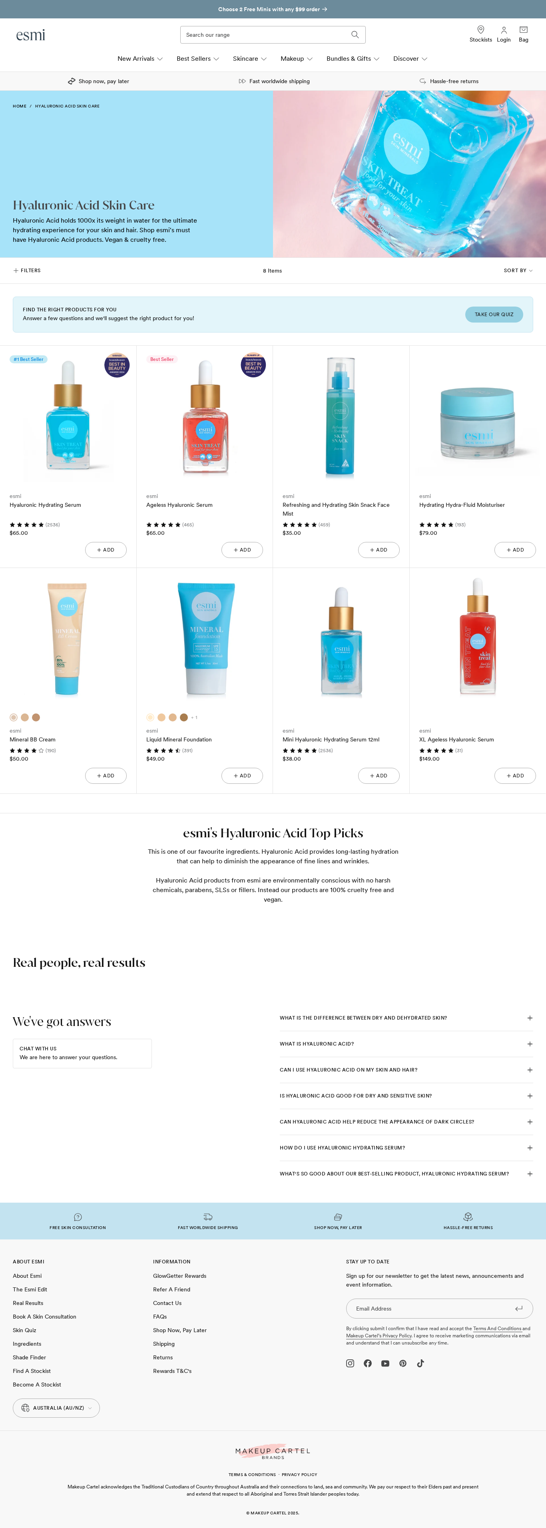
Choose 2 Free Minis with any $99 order (269, 9)
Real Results (28, 1303)
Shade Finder (29, 1357)
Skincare (245, 58)
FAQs (160, 1316)
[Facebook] (368, 1363)
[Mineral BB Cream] (68, 636)
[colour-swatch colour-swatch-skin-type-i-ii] (150, 717)
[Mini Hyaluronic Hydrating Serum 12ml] (341, 636)
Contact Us (167, 1303)
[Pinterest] (403, 1363)
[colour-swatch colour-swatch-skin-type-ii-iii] (161, 717)
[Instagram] (350, 1363)
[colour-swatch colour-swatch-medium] (25, 717)
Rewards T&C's (172, 1371)
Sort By (515, 270)
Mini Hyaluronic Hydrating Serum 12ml (331, 739)
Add (109, 550)
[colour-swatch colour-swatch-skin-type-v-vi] (184, 717)
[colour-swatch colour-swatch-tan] (36, 717)
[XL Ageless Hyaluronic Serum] (478, 636)
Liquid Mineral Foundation (179, 739)
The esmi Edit (30, 1289)
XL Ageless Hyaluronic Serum (456, 739)
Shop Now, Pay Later (180, 1330)
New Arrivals (136, 58)
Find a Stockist (32, 1371)
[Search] (355, 35)
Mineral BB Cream (33, 739)
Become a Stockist (37, 1384)
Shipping (164, 1344)
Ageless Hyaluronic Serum (179, 505)
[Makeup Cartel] (273, 1451)
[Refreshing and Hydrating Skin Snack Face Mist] (341, 414)
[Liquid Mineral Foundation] (205, 636)
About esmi (27, 1276)
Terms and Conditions (497, 1328)
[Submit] (519, 1308)
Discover (406, 58)
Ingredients (27, 1344)
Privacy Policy (300, 1474)
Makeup (292, 58)
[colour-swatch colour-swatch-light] (14, 717)
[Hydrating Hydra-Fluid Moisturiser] (478, 414)
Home (19, 106)
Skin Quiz (24, 1330)
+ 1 (194, 717)
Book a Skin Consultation (44, 1316)
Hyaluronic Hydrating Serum (45, 505)
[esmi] (31, 35)
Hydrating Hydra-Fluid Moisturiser (462, 505)
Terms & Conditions (252, 1474)
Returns (163, 1357)
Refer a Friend (171, 1289)
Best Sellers (194, 58)
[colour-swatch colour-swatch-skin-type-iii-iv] (173, 717)
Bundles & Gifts (349, 58)
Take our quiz (494, 314)
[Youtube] (385, 1363)
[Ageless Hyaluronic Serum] (205, 414)
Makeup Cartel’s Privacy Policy (378, 1336)
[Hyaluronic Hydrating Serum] (68, 414)
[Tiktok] (420, 1363)
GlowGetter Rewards (179, 1276)
